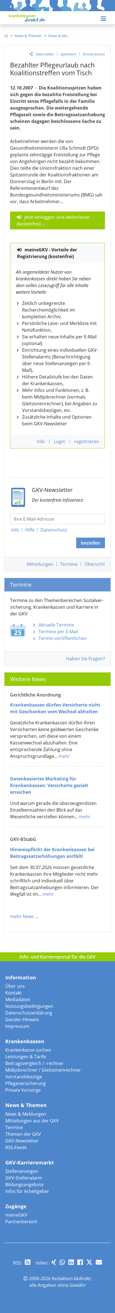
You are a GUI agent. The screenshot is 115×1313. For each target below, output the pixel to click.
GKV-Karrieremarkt (29, 1162)
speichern (68, 54)
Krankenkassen (24, 1041)
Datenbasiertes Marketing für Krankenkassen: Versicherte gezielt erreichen (49, 785)
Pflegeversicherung (25, 1083)
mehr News (22, 916)
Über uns (15, 986)
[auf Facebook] (80, 1262)
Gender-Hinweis (22, 1019)
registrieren (86, 441)
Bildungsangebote (24, 1184)
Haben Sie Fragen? (85, 659)
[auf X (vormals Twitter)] (89, 1262)
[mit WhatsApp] (62, 1262)
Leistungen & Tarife (25, 1057)
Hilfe (30, 530)
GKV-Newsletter (22, 1141)
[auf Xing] (53, 1262)
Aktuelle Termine (56, 625)
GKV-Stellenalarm (23, 1178)
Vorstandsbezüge (23, 1077)
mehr (64, 756)
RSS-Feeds (16, 1147)
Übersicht (94, 564)
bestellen (90, 543)
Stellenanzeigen (21, 1171)
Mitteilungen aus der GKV (32, 1121)
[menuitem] (6, 35)
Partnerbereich (21, 1222)
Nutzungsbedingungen (29, 1006)
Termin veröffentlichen (63, 638)
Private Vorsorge (23, 1090)
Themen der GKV (23, 1134)
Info (15, 530)
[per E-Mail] (99, 1262)
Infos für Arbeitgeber (27, 1191)
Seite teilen (45, 54)
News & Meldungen (25, 1114)
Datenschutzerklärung (28, 1013)
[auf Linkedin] (71, 1262)
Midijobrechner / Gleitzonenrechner (43, 1070)
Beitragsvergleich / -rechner (34, 1063)
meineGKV (16, 1215)
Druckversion (94, 54)
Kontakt (13, 993)
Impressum (17, 1026)
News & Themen (26, 1105)
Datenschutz (53, 530)
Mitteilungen (40, 564)
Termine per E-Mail (58, 631)
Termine (69, 564)
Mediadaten (17, 999)
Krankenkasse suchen (28, 1050)
